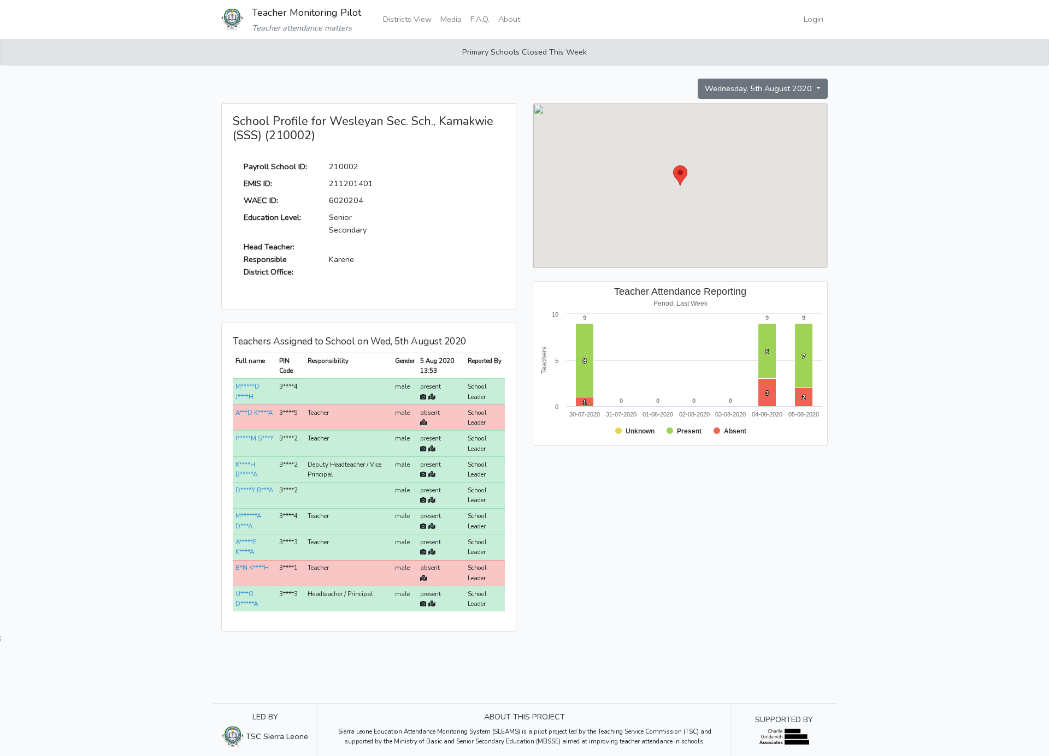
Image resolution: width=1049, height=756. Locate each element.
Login (813, 19)
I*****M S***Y (254, 438)
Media (451, 19)
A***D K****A (254, 412)
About (509, 19)
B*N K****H (252, 567)
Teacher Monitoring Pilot (306, 12)
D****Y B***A (254, 490)
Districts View (407, 19)
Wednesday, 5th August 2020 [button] (759, 88)
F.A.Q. (480, 19)
